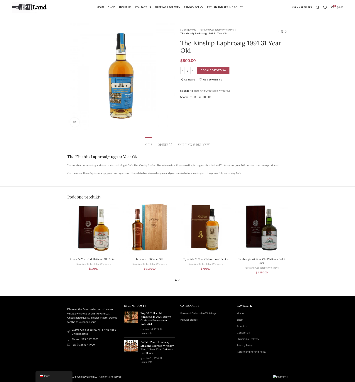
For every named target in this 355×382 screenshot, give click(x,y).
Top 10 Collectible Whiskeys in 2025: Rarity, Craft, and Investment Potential (156, 319)
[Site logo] (30, 7)
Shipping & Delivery (248, 338)
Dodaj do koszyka (213, 70)
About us (242, 326)
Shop (240, 319)
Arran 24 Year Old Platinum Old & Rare (93, 259)
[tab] (148, 142)
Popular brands (189, 319)
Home (240, 313)
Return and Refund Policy (251, 351)
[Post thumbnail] (131, 323)
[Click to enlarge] (74, 122)
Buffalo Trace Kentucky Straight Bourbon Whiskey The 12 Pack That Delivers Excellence (157, 347)
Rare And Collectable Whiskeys (217, 29)
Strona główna (188, 29)
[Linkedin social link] (204, 97)
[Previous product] (278, 31)
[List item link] (92, 339)
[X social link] (195, 97)
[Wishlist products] (325, 7)
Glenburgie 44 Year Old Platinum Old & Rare (261, 261)
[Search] (317, 7)
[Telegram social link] (209, 97)
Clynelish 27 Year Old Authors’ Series (206, 259)
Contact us (243, 332)
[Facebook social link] (191, 97)
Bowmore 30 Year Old (149, 259)
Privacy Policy (245, 345)
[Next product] (286, 31)
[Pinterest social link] (200, 97)
